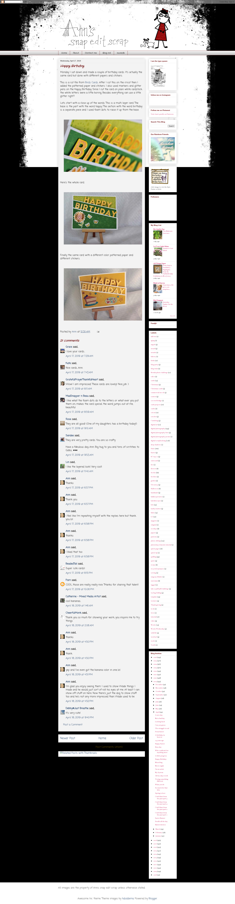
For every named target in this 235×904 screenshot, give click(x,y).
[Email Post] (98, 332)
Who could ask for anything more (161, 752)
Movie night (159, 766)
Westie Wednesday (157, 629)
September (160, 695)
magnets (154, 521)
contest (153, 397)
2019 (155, 681)
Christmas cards (157, 389)
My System (159, 772)
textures (154, 601)
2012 (155, 861)
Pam (68, 580)
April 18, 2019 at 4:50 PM (79, 642)
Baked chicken (160, 825)
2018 (155, 840)
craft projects (156, 405)
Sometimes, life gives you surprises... (168, 287)
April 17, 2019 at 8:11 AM (79, 389)
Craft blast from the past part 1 (161, 814)
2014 (155, 854)
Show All (172, 316)
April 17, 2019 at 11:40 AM (79, 471)
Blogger (153, 898)
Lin (67, 462)
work (153, 641)
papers (153, 533)
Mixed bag (158, 762)
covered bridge (156, 401)
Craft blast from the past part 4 (161, 798)
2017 (155, 844)
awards (121, 53)
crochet (153, 417)
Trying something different (161, 780)
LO (152, 517)
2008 (155, 875)
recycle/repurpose (157, 569)
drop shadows (156, 445)
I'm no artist (159, 769)
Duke (153, 449)
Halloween (154, 489)
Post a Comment (72, 725)
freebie (153, 473)
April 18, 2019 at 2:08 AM (80, 625)
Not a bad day (160, 718)
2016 (155, 847)
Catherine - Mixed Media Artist (84, 596)
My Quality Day (158, 229)
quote (153, 561)
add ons (153, 337)
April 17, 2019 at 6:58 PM (79, 524)
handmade (154, 493)
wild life (154, 633)
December (159, 685)
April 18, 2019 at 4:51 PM (79, 675)
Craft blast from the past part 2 (161, 808)
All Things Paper (159, 263)
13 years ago (159, 740)
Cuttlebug (154, 421)
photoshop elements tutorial (161, 545)
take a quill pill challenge (160, 589)
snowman (154, 581)
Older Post (136, 738)
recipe (153, 565)
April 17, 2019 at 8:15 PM (79, 573)
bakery (153, 357)
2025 (155, 661)
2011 (155, 865)
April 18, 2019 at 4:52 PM (79, 701)
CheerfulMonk (73, 613)
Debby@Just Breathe (77, 708)
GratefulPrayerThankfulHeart (82, 379)
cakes (153, 377)
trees (152, 613)
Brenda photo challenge (159, 373)
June (157, 705)
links (152, 513)
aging (153, 341)
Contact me (91, 53)
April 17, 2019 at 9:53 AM (79, 455)
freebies (154, 477)
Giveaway (154, 485)
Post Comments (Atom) (109, 747)
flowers (153, 469)
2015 (155, 851)
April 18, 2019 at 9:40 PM (80, 717)
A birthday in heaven (160, 736)
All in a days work (161, 776)
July (157, 702)
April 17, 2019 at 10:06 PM (80, 589)
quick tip (154, 553)
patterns (154, 537)
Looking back (160, 722)
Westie (153, 625)
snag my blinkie (156, 577)
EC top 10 (154, 457)
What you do (159, 785)
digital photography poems (160, 437)
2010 (155, 868)
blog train (154, 369)
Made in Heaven (159, 283)
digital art (154, 425)
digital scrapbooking (158, 441)
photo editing (155, 541)
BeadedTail (71, 564)
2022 (155, 671)
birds (153, 361)
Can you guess (160, 725)
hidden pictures (156, 497)
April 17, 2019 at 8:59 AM (80, 412)
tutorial (153, 617)
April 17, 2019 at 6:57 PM (79, 488)
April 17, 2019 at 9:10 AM (79, 428)
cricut (153, 413)
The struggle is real (162, 728)
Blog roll (107, 53)
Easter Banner (160, 818)
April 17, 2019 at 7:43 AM (79, 372)
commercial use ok (157, 393)
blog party (154, 365)
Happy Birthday (160, 759)
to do (152, 609)
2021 (155, 675)
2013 (155, 858)
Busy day (158, 747)
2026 (155, 657)
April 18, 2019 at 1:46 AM (79, 606)
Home (64, 53)
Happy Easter (160, 744)
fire (152, 465)
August (158, 698)
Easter (153, 453)
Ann (68, 478)
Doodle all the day (161, 821)
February (159, 833)
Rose (68, 419)
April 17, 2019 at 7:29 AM (79, 356)
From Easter (159, 732)
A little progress (161, 756)
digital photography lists (160, 433)
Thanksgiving (156, 605)
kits (152, 505)
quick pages (155, 549)
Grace (69, 347)
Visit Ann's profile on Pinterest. (162, 114)
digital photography (158, 429)
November (160, 688)
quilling (153, 557)
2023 (155, 668)
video (153, 621)
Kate (68, 363)
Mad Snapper (158, 300)
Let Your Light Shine (161, 246)
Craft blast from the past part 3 (161, 803)
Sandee (70, 435)
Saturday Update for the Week (168, 304)
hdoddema (128, 898)
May (157, 709)
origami (153, 525)
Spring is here (160, 793)
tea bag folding (156, 593)
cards (153, 381)
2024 (155, 664)
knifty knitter (156, 509)
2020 (155, 678)
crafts (153, 409)
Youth (153, 645)
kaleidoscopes (156, 501)
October (159, 691)
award (153, 349)
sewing (153, 573)
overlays (154, 529)
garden (153, 481)
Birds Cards (91, 82)
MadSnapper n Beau (77, 396)
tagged (153, 585)
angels (153, 345)
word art (154, 637)
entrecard (154, 461)
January (159, 836)
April (158, 712)
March (158, 829)
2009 (155, 871)
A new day (159, 715)
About (76, 53)
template (154, 597)
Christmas (154, 385)
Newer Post (67, 738)
